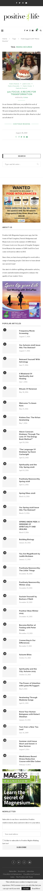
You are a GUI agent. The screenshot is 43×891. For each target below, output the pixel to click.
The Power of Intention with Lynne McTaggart (29, 684)
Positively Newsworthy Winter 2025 (29, 583)
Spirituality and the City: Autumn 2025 (28, 670)
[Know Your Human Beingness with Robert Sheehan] (9, 715)
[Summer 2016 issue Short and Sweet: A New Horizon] (9, 745)
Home (4, 39)
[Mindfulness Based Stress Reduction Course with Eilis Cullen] (9, 760)
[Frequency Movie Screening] (9, 334)
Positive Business (14, 84)
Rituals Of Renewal (28, 389)
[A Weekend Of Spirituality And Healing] (9, 377)
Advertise (30, 871)
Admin (25, 97)
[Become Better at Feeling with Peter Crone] (9, 628)
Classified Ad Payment (31, 874)
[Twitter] (19, 3)
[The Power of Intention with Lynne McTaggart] (9, 686)
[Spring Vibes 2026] (9, 496)
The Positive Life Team (24, 877)
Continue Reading (21, 124)
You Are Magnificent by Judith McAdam (29, 555)
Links (12, 877)
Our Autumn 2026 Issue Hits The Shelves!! (29, 346)
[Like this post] (16, 137)
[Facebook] (16, 3)
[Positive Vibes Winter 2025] (9, 614)
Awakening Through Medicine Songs (28, 698)
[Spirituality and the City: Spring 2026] (9, 468)
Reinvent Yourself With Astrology (29, 360)
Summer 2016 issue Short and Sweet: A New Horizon (28, 743)
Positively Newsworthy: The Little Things (29, 569)
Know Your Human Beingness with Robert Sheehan (29, 714)
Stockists (21, 871)
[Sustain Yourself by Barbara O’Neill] (9, 600)
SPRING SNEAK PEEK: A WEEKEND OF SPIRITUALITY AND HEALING (29, 525)
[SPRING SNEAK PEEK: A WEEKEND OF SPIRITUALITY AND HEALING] (9, 525)
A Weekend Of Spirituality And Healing (26, 376)
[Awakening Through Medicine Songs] (9, 701)
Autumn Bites (25, 655)
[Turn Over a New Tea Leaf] (9, 730)
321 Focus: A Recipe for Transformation (21, 93)
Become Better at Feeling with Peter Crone (27, 627)
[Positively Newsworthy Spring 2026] (9, 482)
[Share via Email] (27, 137)
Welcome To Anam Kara (27, 404)
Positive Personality (13, 86)
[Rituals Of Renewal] (9, 392)
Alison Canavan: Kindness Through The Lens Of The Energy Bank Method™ (29, 435)
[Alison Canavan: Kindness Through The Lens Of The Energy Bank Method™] (9, 435)
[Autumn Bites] (9, 658)
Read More (36, 888)
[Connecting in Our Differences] (9, 644)
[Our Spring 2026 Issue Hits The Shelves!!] (9, 511)
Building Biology (26, 539)
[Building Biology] (9, 543)
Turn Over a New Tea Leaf (28, 728)
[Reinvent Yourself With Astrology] (9, 363)
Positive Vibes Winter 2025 (28, 612)
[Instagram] (23, 3)
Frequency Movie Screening (27, 332)
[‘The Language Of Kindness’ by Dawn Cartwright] (9, 453)
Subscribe (12, 871)
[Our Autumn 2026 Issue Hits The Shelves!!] (9, 348)
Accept (26, 888)
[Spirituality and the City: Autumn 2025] (9, 672)
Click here (25, 260)
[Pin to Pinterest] (24, 137)
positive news (26, 84)
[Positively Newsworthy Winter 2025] (9, 586)
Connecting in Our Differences (27, 641)
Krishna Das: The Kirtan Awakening (29, 418)
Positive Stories (27, 86)
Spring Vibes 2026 (27, 493)
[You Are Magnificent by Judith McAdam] (9, 557)
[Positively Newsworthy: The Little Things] (9, 571)
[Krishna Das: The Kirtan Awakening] (9, 421)
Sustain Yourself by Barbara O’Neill (28, 598)
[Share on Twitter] (21, 137)
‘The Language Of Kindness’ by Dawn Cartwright (27, 451)
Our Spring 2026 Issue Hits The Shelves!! (29, 508)
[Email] (26, 3)
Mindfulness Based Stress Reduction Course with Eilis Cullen (30, 759)
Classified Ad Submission (12, 874)
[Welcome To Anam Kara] (9, 406)
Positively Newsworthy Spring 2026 (29, 480)
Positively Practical (21, 88)
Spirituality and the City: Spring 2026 (28, 466)
